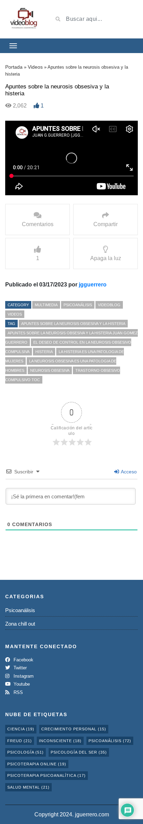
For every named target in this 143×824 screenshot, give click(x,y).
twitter (19, 667)
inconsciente (60, 741)
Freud (19, 741)
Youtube (21, 684)
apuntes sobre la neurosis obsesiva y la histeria (73, 323)
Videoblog (109, 305)
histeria (44, 352)
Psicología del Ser (79, 752)
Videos (35, 67)
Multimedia (46, 305)
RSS (17, 692)
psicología (25, 752)
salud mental (28, 787)
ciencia (20, 729)
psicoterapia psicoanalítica (46, 775)
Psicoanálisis (78, 305)
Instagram (23, 676)
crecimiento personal (73, 729)
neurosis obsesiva (49, 370)
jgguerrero (93, 284)
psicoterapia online (36, 764)
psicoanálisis (110, 741)
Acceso (128, 471)
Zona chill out (20, 624)
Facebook (22, 659)
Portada (14, 67)
